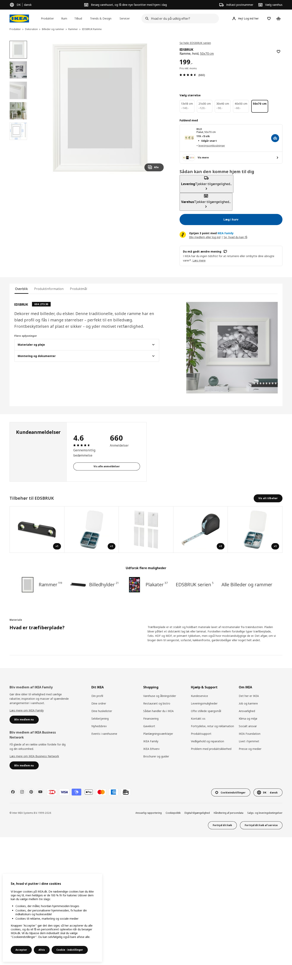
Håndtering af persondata (228, 813)
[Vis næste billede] (159, 107)
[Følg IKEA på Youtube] (40, 791)
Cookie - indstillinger (69, 949)
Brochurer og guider (156, 756)
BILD (199, 129)
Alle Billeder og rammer (247, 584)
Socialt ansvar (248, 726)
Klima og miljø (248, 718)
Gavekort (149, 726)
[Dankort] (52, 792)
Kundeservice (199, 696)
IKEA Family (150, 741)
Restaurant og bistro (156, 703)
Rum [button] (64, 18)
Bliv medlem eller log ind (204, 237)
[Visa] (64, 792)
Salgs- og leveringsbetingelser (264, 813)
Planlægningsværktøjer (158, 734)
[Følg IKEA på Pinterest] (31, 791)
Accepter (21, 949)
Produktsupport (201, 734)
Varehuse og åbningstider (159, 696)
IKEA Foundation (249, 734)
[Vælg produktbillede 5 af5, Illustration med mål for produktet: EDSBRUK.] (18, 131)
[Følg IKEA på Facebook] (13, 791)
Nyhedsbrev (99, 726)
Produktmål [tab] (78, 289)
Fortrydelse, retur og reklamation (212, 726)
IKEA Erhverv (151, 749)
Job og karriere (248, 703)
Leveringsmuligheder (204, 703)
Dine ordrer (98, 703)
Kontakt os (198, 718)
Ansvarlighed (247, 711)
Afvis (42, 949)
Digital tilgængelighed (197, 813)
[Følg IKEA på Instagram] (22, 791)
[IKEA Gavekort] (126, 792)
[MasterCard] (101, 792)
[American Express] (113, 792)
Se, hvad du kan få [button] (235, 237)
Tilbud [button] (78, 18)
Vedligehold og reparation (207, 741)
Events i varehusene (104, 734)
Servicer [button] (125, 18)
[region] (100, 107)
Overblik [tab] (21, 289)
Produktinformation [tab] (49, 289)
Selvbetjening (100, 718)
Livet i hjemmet (249, 741)
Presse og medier (250, 749)
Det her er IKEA (249, 696)
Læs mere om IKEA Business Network (34, 756)
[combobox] (179, 18)
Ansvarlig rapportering (148, 813)
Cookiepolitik (173, 813)
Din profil (97, 696)
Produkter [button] (47, 18)
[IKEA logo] (19, 18)
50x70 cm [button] (207, 54)
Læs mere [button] (199, 260)
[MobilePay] (76, 792)
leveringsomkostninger (211, 145)
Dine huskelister (101, 711)
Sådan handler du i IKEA (158, 711)
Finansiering (151, 718)
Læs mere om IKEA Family (27, 710)
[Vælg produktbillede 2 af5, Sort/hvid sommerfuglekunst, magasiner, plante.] (18, 70)
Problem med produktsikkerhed (211, 749)
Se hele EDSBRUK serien (195, 43)
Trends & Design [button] (100, 18)
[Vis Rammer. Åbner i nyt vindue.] (146, 529)
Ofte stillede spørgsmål (206, 711)
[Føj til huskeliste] (278, 52)
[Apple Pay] (89, 792)
